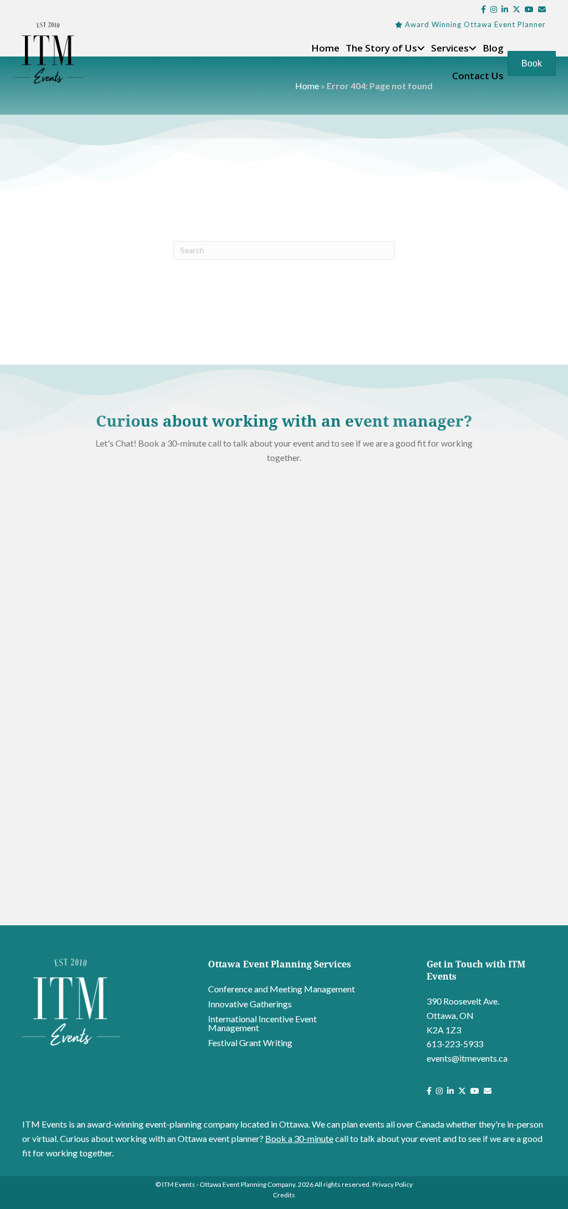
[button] (421, 48)
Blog (493, 48)
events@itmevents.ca (467, 1058)
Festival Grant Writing (250, 1042)
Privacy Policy (392, 1184)
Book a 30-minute (299, 1138)
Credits (284, 1195)
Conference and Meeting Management (281, 988)
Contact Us (478, 75)
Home (325, 48)
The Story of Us (381, 48)
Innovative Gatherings (250, 1003)
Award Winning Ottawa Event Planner (475, 24)
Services (450, 48)
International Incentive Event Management (262, 1023)
